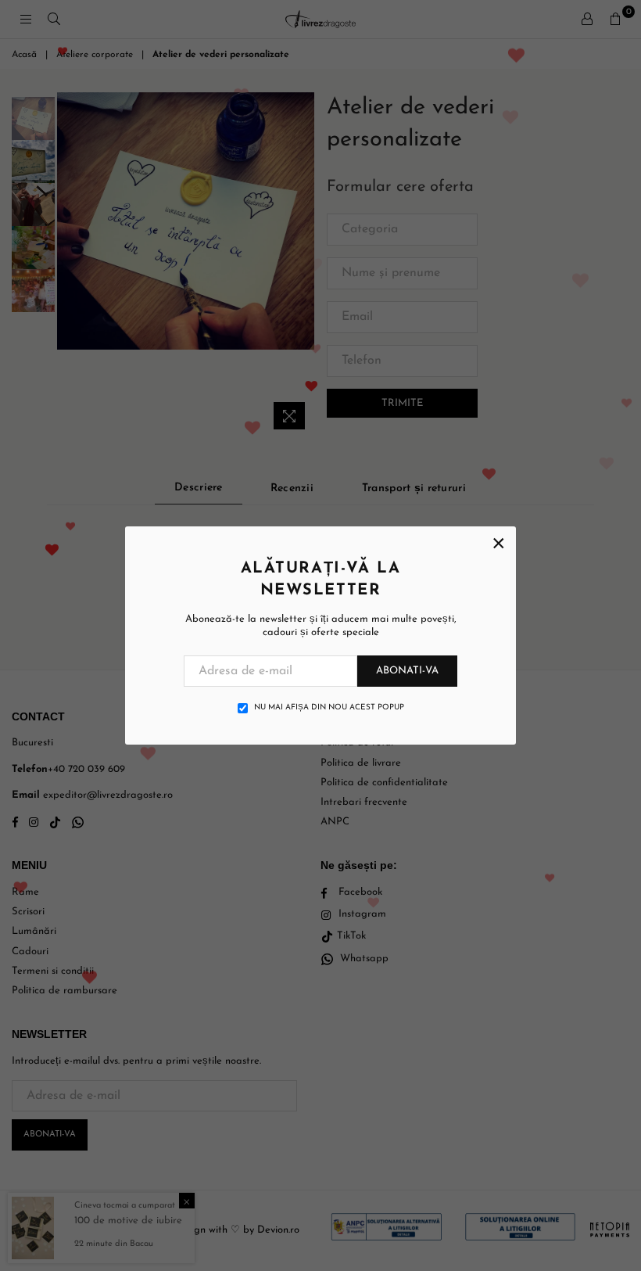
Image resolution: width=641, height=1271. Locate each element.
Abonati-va (407, 671)
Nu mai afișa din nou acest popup (329, 707)
